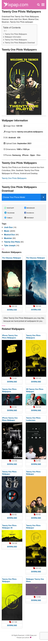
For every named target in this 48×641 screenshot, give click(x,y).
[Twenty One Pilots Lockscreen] (36, 440)
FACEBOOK (30, 213)
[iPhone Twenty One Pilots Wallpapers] (12, 358)
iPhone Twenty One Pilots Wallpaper (10, 419)
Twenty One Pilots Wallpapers (16, 34)
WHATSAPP (10, 208)
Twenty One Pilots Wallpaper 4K (9, 526)
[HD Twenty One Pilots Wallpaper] (36, 399)
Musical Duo (9, 234)
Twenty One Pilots (12, 241)
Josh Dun (8, 227)
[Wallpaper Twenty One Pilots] (36, 589)
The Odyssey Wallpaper (11, 258)
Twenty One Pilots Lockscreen (33, 419)
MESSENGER (30, 208)
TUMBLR (9, 218)
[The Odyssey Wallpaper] (12, 282)
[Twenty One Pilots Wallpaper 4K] (12, 536)
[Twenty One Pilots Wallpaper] (12, 494)
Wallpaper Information (13, 37)
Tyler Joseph (10, 245)
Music (7, 231)
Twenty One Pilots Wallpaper (9, 472)
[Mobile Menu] (43, 4)
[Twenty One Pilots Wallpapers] (24, 83)
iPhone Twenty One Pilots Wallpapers (10, 336)
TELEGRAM (10, 213)
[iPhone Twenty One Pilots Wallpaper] (12, 440)
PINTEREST (30, 218)
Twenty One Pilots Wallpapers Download (20, 42)
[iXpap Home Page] (15, 4)
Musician (8, 238)
